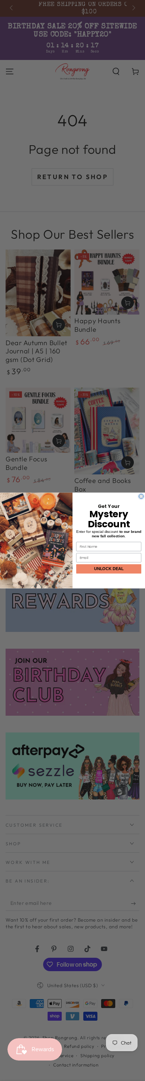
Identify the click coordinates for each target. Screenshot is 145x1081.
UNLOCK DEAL (109, 568)
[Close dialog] (141, 496)
